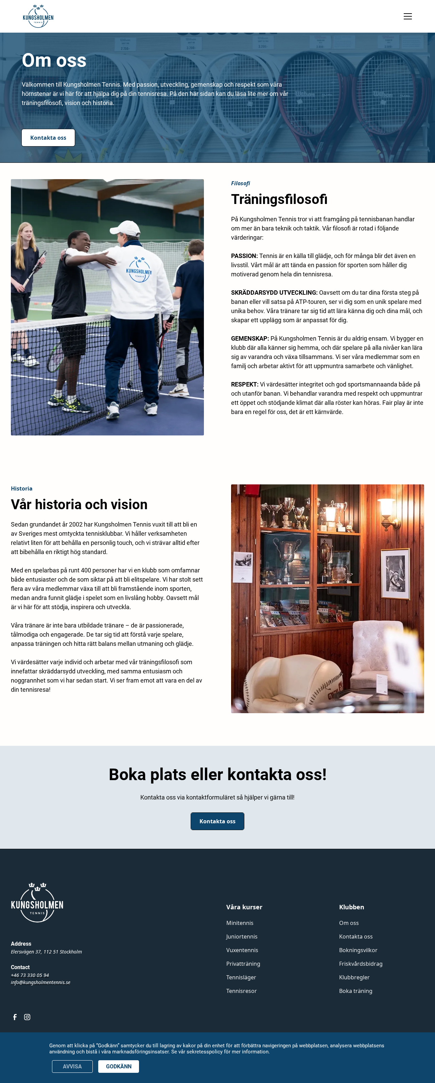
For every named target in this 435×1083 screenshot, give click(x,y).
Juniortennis (242, 936)
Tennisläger (241, 977)
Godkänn (119, 1066)
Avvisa (72, 1066)
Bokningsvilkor (358, 950)
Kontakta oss (48, 137)
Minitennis (240, 923)
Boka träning (355, 991)
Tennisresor (241, 991)
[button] (406, 16)
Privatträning (243, 963)
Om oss (349, 923)
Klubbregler (354, 977)
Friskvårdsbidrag (361, 963)
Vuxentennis (242, 950)
